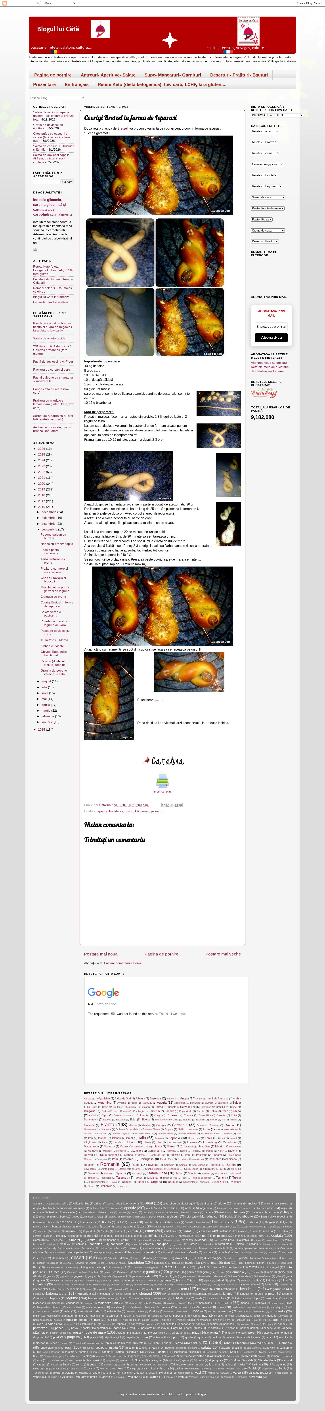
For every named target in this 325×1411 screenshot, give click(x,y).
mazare (165, 1307)
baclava (122, 1212)
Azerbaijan (179, 1102)
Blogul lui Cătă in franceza (51, 297)
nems (219, 1315)
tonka (144, 1368)
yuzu (202, 1377)
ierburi (220, 1280)
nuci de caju (130, 1319)
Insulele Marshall (187, 1133)
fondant (116, 1267)
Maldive (138, 1146)
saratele (69, 1352)
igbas (232, 1280)
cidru (261, 1236)
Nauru (183, 1150)
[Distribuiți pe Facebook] (176, 805)
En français (77, 84)
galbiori (83, 1272)
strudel (288, 1360)
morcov (225, 1311)
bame (196, 1212)
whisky (169, 1377)
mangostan (277, 1303)
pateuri (201, 1328)
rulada (113, 1347)
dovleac (162, 1258)
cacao (106, 1226)
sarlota (106, 1352)
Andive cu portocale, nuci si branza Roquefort (52, 429)
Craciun (89, 1248)
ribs (166, 1343)
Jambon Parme (57, 1289)
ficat (227, 1262)
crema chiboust (198, 1248)
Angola (200, 1098)
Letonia (117, 1142)
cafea (130, 1226)
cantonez (42, 1231)
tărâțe (272, 1364)
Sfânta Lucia (107, 1169)
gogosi (78, 1276)
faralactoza (160, 1262)
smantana (199, 1356)
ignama (245, 1280)
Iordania (228, 1133)
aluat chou (169, 1203)
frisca (217, 1267)
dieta (100, 1258)
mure (82, 1315)
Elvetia (145, 1119)
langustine (246, 1293)
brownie (175, 1222)
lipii (234, 1298)
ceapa (268, 1231)
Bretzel (122, 128)
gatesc (174, 1272)
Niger (221, 1150)
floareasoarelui (54, 1267)
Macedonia (229, 1142)
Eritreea (54, 1263)
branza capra (88, 1222)
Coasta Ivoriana (122, 1115)
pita (186, 1332)
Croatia (220, 1115)
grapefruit (121, 1276)
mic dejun (277, 1307)
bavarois (257, 1212)
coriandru (208, 1244)
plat (227, 1332)
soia (247, 1356)
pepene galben (249, 1328)
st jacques (216, 1360)
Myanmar (141, 1315)
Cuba (234, 1115)
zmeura (256, 1376)
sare (95, 1352)
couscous (39, 1248)
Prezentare (44, 84)
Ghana (200, 1125)
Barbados (223, 1102)
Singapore (209, 1168)
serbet (222, 1352)
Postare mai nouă (101, 954)
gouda (107, 1276)
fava (203, 1262)
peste (66, 1332)
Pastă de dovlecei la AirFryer (53, 361)
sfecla (85, 1356)
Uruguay (173, 1181)
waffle (154, 1376)
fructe (253, 1267)
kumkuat (201, 1293)
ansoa (81, 1208)
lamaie (227, 1293)
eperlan (41, 1263)
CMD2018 (127, 1240)
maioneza (104, 1303)
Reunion (89, 1164)
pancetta (152, 1324)
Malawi (124, 1146)
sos (39, 1360)
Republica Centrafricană (191, 1159)
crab (77, 1248)
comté (288, 1240)
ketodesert (248, 1289)
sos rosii (94, 1360)
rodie (260, 1343)
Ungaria (156, 1181)
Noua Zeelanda (109, 1154)
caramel (118, 1231)
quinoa (202, 1337)
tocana (91, 1368)
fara (121, 1263)
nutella (145, 1320)
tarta (241, 1364)
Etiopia (213, 1119)
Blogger (202, 1394)
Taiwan (138, 1177)
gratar (135, 1276)
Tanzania (152, 1177)
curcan (272, 1252)
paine (155, 811)
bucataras (116, 811)
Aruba (134, 1102)
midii (56, 1311)
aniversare (66, 1208)
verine (54, 1377)
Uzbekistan (189, 1182)
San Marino (198, 1165)
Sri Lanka (137, 1173)
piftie (164, 1332)
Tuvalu (113, 1182)
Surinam (205, 1173)
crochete (208, 1252)
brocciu (148, 1222)
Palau (188, 1155)
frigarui (187, 1267)
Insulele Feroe (165, 1133)
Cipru (104, 1115)
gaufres (191, 1272)
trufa (241, 1368)
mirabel (130, 1311)
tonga (120, 1186)
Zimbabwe (106, 1186)
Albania (140, 1098)
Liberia (147, 1142)
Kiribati (221, 1138)
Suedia (192, 1173)
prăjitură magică (112, 1337)
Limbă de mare (181, 1298)
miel (67, 1311)
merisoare (237, 1307)
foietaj (100, 1267)
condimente (53, 1244)
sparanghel (155, 1360)
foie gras (86, 1267)
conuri (135, 1244)
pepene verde (272, 1328)
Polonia (128, 1159)
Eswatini (200, 1119)
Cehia (213, 1111)
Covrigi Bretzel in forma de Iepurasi (57, 604)
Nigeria (232, 1150)
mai (45, 699)
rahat (242, 1337)
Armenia (121, 1102)
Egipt (133, 1119)
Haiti (180, 1129)
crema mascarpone (268, 1248)
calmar (169, 1226)
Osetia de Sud (157, 1155)
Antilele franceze (218, 1098)
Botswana (206, 1107)
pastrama (147, 1328)
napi (166, 1315)
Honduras (192, 1129)
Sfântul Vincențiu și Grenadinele (162, 1169)
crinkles (165, 1252)
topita (154, 1368)
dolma (124, 1258)
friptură (201, 1267)
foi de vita (71, 1267)
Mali (148, 1146)
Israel (129, 1138)
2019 (42, 489)
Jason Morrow (170, 1394)
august (47, 681)
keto (183, 1289)
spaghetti (110, 1360)
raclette (230, 1337)
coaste (190, 1240)
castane (223, 1231)
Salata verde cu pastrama (52, 613)
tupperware (268, 1368)
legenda (55, 1298)
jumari (89, 1289)
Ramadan (256, 1337)
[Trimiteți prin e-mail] (163, 805)
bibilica (112, 1216)
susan (121, 1364)
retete (139, 1343)
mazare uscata (186, 1307)
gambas (108, 1272)
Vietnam (236, 1181)
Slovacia (236, 1168)
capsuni (70, 1231)
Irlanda (102, 1138)
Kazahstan (194, 1138)
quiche (189, 1337)
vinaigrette (90, 1376)
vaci (198, 1372)
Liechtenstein (174, 1142)
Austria (162, 1102)
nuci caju (112, 1319)
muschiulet (111, 1315)
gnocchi (51, 1276)
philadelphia (134, 1332)
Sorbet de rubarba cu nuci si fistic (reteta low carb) (53, 417)
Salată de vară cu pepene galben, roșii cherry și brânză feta (53, 116)
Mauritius (204, 1146)
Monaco (107, 1150)
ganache (135, 1272)
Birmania (145, 1107)
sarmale (133, 1352)
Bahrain (209, 1102)
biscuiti (174, 1216)
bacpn (146, 1212)
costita (284, 1244)
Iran (90, 1138)
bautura (239, 1212)
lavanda (41, 1298)
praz (93, 1337)
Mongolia (121, 1150)
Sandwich (269, 1347)
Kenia (208, 1138)
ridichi (194, 1343)
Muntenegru (154, 1150)
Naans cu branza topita (57, 544)
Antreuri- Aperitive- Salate (108, 75)
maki (121, 1303)
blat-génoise (209, 1216)
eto (102, 1263)
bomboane (245, 1216)
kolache (175, 1293)
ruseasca (141, 1347)
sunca (79, 1364)
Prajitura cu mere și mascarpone (54, 570)
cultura (246, 1252)
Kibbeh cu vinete (52, 646)
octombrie (49, 523)
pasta (74, 1328)
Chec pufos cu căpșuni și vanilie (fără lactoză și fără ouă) (51, 137)
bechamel (273, 1212)
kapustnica (102, 1289)
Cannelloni (286, 1226)
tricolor (205, 1368)
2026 (42, 448)
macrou (56, 1303)
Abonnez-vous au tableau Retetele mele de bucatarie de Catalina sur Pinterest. (270, 367)
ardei (188, 1208)
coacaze (144, 1240)
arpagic (235, 1208)
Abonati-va (271, 337)
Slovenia (93, 1173)
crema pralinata (101, 1252)
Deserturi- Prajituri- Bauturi (239, 75)
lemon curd (95, 1298)
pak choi (67, 1324)
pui (175, 1337)
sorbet (288, 1356)
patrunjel (216, 1328)
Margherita (43, 1307)
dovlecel (181, 1258)
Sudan (179, 1173)
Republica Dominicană (223, 1159)
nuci (97, 1319)
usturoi (168, 1372)
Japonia (174, 1138)
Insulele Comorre (144, 1133)
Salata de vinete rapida (49, 338)
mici (290, 1307)
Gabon (133, 1125)
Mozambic (136, 1150)
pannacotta (167, 1324)
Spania (121, 1173)
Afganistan (103, 1098)
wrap (181, 1376)
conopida (96, 1244)
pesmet (54, 1332)
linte (223, 1298)
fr (126, 1267)
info (285, 1280)
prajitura (73, 1337)
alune (222, 1203)
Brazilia (220, 1107)
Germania (179, 1125)
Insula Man (101, 1133)
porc (251, 1332)
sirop (156, 1356)
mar (289, 1303)
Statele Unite (157, 1173)
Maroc (171, 1146)
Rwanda (153, 1164)
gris (175, 1276)
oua (276, 1319)
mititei (141, 1311)
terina (36, 1368)
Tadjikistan (105, 1177)
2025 (42, 454)
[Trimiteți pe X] (172, 805)
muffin (36, 1315)
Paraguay (102, 1159)
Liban (131, 1142)
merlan (251, 1307)
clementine (109, 1240)
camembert (212, 1226)
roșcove (86, 1347)
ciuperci (74, 1240)
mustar (127, 1315)
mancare (223, 1303)
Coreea (171, 1115)
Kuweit (233, 1138)
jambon (37, 1289)
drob (197, 1258)
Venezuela (219, 1181)
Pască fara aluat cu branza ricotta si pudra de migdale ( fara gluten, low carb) (52, 327)
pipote (175, 1332)
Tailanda (122, 1177)
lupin (257, 1298)
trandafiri (193, 1368)
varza (237, 1372)
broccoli (161, 1222)
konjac (187, 1293)
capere (56, 1231)
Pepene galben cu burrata (53, 536)
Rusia (136, 1164)
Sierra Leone (191, 1169)
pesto (119, 1332)
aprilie (46, 704)
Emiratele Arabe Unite (166, 1119)
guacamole (188, 1276)
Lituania (192, 1142)
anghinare (282, 1203)
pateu (189, 1328)
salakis (182, 1347)
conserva (117, 1244)
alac (109, 1203)
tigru (46, 1368)
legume (72, 1298)
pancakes (137, 1324)
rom (270, 1343)
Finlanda (89, 1125)
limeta (198, 1298)
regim (65, 1343)
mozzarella (277, 1311)
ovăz (40, 1324)
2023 (42, 466)
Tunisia (221, 1177)
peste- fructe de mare (89, 1332)
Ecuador (120, 1119)
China (237, 1111)
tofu (102, 1368)
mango (245, 1303)
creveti (149, 1252)
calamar (156, 1226)
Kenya (172, 1289)
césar (49, 1236)
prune (144, 1337)
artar (246, 1208)
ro (162, 811)
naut (205, 1315)
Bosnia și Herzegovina (182, 1107)
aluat (149, 1203)
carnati (133, 1231)
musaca (95, 1315)
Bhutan (116, 1107)
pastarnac (103, 1328)
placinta (212, 1332)
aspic (284, 1208)
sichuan (100, 1356)
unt (109, 1372)
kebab (149, 1289)
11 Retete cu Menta (54, 640)
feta (213, 1262)
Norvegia (89, 1154)
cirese (59, 1240)
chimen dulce (186, 1236)
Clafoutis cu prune (53, 596)
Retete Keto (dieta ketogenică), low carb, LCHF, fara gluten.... (162, 84)
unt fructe (123, 1372)
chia (139, 1235)
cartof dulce (171, 1231)
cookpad (162, 1244)
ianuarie (48, 722)
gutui (289, 1276)
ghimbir (268, 1272)
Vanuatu (204, 1182)
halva (104, 1280)
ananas (238, 1203)
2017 (42, 501)
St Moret (236, 1360)
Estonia (187, 1119)
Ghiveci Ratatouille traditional (54, 653)
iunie (45, 693)
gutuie (41, 1280)
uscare (153, 1372)
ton (120, 1368)
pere (288, 1328)
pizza (195, 1332)
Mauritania (189, 1146)
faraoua (176, 1263)
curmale (287, 1252)
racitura (216, 1337)
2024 (42, 460)
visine (121, 1377)
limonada (211, 1298)
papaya (200, 1324)
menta (205, 1307)
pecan (231, 1328)
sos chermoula (77, 1360)
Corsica (188, 1115)
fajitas (112, 1263)
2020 (42, 483)
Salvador (169, 1165)
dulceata (210, 1258)
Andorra (171, 1098)
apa (117, 1208)
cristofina (180, 1252)
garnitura (153, 1272)
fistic (283, 1262)
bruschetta (202, 1222)
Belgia (236, 1102)
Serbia (231, 1164)
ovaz (289, 1319)
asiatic (269, 1208)
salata (206, 1347)
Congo (157, 1115)
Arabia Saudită (154, 1208)
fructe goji (273, 1267)
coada (156, 1240)
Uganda (141, 1181)
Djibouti (107, 1119)
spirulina (173, 1360)
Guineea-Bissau (151, 1129)
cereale (37, 1236)
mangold (260, 1303)
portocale (267, 1332)
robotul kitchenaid (236, 1343)
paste (117, 1328)
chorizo (239, 1235)
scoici (162, 1352)
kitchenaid (142, 811)
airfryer (98, 1203)
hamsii (115, 1280)
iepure (207, 1280)
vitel (143, 1376)
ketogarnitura (276, 1289)
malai (145, 1303)
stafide (249, 1360)
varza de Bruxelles (260, 1372)
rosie (58, 1347)
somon (275, 1356)
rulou (128, 1347)
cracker (103, 1248)
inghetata (39, 1284)
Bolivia (159, 1107)
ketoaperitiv (205, 1289)
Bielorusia (130, 1107)
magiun (89, 1303)
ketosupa (104, 1293)
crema (131, 1248)
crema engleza (243, 1248)
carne (149, 1231)
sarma (120, 1352)
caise (143, 1226)
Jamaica (159, 1138)
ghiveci (282, 1272)
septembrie (50, 529)
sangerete (286, 1347)
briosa (132, 1222)
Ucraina (127, 1181)
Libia (159, 1142)
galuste (95, 1272)
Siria (223, 1168)
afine (65, 1203)
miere (80, 1311)
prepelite (130, 1337)
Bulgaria (90, 1111)
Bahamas (195, 1102)
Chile (225, 1111)
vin (78, 1376)
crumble (223, 1252)
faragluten (136, 1262)
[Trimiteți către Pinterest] (180, 805)
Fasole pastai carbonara (50, 551)
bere (63, 1216)
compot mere (273, 1240)
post (56, 1337)
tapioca (229, 1364)
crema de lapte (220, 1248)
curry (40, 1258)
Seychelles (90, 1169)
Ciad (93, 1115)
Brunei (233, 1107)
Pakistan (175, 1154)
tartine (256, 1364)
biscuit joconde (157, 1216)
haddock (68, 1280)
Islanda (116, 1138)
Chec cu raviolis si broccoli (53, 579)
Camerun (154, 1111)
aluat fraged (188, 1203)
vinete (106, 1376)
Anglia (184, 1098)
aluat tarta (206, 1203)
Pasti (132, 1328)
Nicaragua (207, 1150)
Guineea (106, 1129)
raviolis (283, 1337)
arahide (172, 1208)
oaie (155, 1320)
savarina (149, 1352)
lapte (271, 1293)
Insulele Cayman (121, 1133)
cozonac (65, 1248)
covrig (129, 811)
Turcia (236, 1177)
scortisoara (180, 1352)
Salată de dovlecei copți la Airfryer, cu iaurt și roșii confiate (51, 158)
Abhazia (88, 1098)
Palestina (201, 1154)
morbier (212, 1311)
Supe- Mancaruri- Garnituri (173, 75)
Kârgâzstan (90, 1142)
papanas (186, 1324)
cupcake (258, 1252)
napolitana (179, 1315)
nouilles (58, 1320)
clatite (91, 1240)
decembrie (49, 512)
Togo (184, 1177)
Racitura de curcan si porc (51, 369)
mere (220, 1307)
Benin (105, 1107)
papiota (214, 1324)
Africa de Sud (123, 1098)
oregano (204, 1320)
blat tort (191, 1216)
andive (252, 1203)
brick (119, 1222)
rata (268, 1337)
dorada (147, 1258)
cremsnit (135, 1252)
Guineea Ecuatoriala (127, 1129)
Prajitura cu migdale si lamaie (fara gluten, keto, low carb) (53, 404)
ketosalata (84, 1293)
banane (208, 1212)
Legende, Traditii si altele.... (52, 302)
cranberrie (116, 1248)
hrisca (180, 1280)
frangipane (152, 1267)
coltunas (227, 1240)
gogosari (64, 1276)
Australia (147, 1102)
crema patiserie (77, 1252)
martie (46, 710)
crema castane (177, 1248)
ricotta (178, 1343)
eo (290, 1258)
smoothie (235, 1356)
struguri (41, 1364)
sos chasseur (57, 1360)
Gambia (146, 1125)
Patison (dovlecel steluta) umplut (53, 663)
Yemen (91, 1186)
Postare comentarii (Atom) (122, 963)
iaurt (193, 1280)
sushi (133, 1364)
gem (206, 1272)
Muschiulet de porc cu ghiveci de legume (56, 589)
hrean (167, 1280)
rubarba (99, 1347)
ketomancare (56, 1293)
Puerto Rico (166, 1159)
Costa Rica (205, 1115)
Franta (107, 1124)
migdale (93, 1311)
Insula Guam (60, 1284)
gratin (147, 1276)
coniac (80, 1244)
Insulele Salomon (210, 1133)
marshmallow (74, 1307)
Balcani (185, 1212)
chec (89, 1235)
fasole (189, 1262)
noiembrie (49, 517)
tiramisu (75, 1368)
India (206, 1129)
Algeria (154, 1098)
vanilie (211, 1372)
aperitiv (102, 811)
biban (101, 1216)
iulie (45, 687)
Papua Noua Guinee (248, 1324)
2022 (42, 472)
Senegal (215, 1164)
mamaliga (204, 1303)
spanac (124, 1360)
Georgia (161, 1125)
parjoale (283, 1324)
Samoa (183, 1165)
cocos (202, 1240)
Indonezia (223, 1129)
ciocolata (276, 1235)
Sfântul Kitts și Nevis (130, 1169)
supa (93, 1364)
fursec (55, 1272)
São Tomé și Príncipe (48, 1352)
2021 (42, 477)
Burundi (124, 1111)
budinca (252, 1222)
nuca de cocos (76, 1319)
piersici (152, 1332)
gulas (278, 1276)
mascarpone (94, 1307)
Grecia (229, 1125)
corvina (253, 1244)
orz (228, 1320)
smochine (220, 1356)
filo (259, 1262)
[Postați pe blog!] (168, 805)
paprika (227, 1324)
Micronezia (235, 1146)
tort (165, 1368)
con (40, 1244)
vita (130, 1376)
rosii (68, 1347)
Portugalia (147, 1159)
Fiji (223, 1119)
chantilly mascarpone (69, 1235)
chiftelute (154, 1235)
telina (283, 1364)
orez (216, 1319)
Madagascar (91, 1146)
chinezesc (220, 1235)
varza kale (282, 1372)
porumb (42, 1337)
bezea (75, 1216)
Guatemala (90, 1129)
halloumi (92, 1280)
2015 (42, 729)
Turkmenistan (98, 1182)
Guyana (169, 1129)
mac (285, 1298)
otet (265, 1319)
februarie (48, 716)
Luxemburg (210, 1142)
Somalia (107, 1173)
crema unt (120, 1252)
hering (127, 1280)
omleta (191, 1319)
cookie (147, 1244)
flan (35, 1267)
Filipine (233, 1119)
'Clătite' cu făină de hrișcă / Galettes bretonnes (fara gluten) (52, 350)
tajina (201, 1364)
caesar (118, 1226)
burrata (56, 1226)
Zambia (227, 1377)
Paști (174, 1328)
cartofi (187, 1231)
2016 (42, 507)
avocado (69, 1212)
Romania (109, 1164)
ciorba (37, 1240)
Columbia (142, 1115)
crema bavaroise (153, 1248)
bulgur (284, 1222)
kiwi (164, 1293)
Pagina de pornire (53, 75)
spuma (185, 1360)
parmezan (40, 1328)
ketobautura (228, 1289)
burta (68, 1226)
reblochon (39, 1343)
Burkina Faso (108, 1111)
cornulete (223, 1244)
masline (116, 1307)
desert (77, 1257)
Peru (115, 1159)
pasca (59, 1328)
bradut (51, 1222)
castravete (241, 1231)
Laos (104, 1142)
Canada (169, 1111)
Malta (158, 1146)
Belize (94, 1107)
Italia (142, 1138)
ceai (255, 1231)
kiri (117, 1293)
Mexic (219, 1146)
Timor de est (170, 1177)
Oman (141, 1155)
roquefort (45, 1347)
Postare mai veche (223, 954)
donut (136, 1258)
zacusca (214, 1377)
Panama (217, 1154)
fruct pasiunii (236, 1267)
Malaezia (109, 1146)
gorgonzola (94, 1276)
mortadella (244, 1311)
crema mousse (56, 1252)
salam (193, 1347)
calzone (181, 1226)
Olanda (128, 1154)
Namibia (171, 1150)
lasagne (287, 1293)
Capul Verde (185, 1111)
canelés (272, 1226)
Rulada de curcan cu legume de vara (55, 623)
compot (258, 1240)
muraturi (69, 1315)
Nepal (194, 1150)
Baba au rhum (105, 1212)
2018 (42, 495)
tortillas (179, 1368)
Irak (239, 1133)
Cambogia (138, 1111)
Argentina (104, 1102)
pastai (86, 1328)
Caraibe (201, 1111)
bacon (134, 1212)
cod (216, 1240)
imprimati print (162, 791)
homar (139, 1280)
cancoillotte (257, 1226)
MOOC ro (197, 1311)
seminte (196, 1352)
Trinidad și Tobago (201, 1177)
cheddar (106, 1235)
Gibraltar (214, 1125)
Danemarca (91, 1119)
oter (256, 1320)
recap (53, 1343)
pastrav (161, 1328)
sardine (83, 1352)
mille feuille (114, 1311)
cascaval (205, 1231)
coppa (180, 1244)
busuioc (93, 1226)
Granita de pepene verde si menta (54, 672)
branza (64, 1222)
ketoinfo (37, 1293)
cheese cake (122, 1235)
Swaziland (220, 1173)
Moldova (93, 1150)
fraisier (138, 1267)
